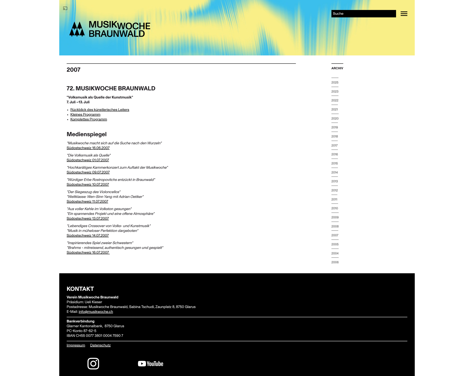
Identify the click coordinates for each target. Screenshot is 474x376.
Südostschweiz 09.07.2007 (88, 172)
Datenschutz (100, 345)
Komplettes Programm (88, 119)
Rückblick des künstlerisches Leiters (99, 110)
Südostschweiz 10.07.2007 (88, 185)
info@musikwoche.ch (96, 312)
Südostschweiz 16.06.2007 (88, 148)
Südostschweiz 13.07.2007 (88, 219)
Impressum (76, 345)
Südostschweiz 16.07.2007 (88, 253)
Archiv (337, 68)
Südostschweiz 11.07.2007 (87, 202)
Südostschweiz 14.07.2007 (88, 236)
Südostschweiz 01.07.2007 (88, 160)
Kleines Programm (85, 114)
